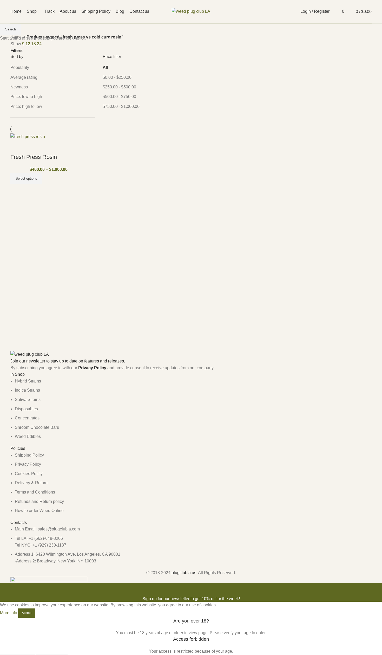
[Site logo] (191, 11)
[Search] (334, 11)
